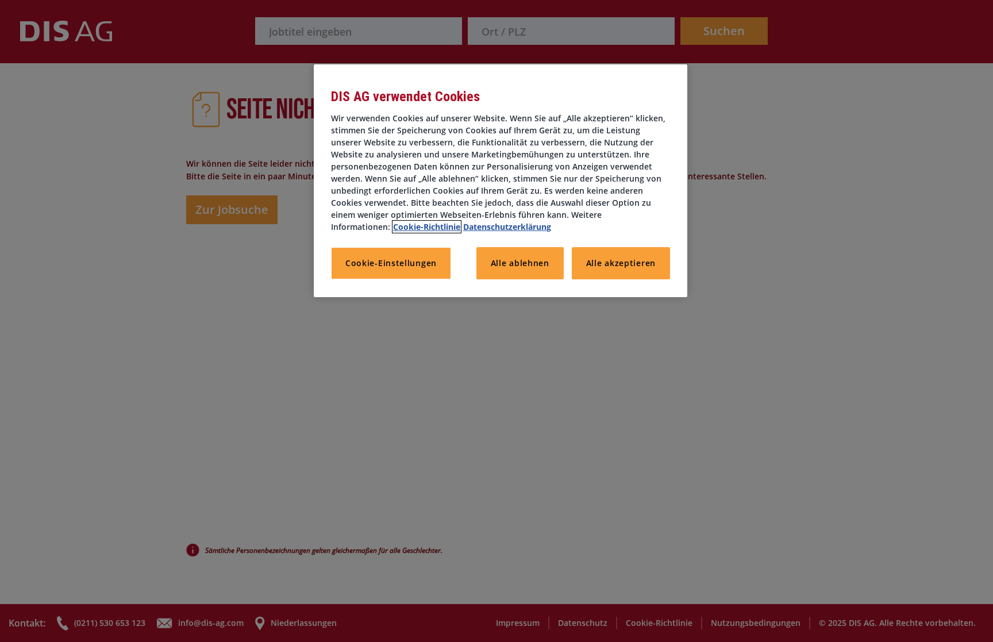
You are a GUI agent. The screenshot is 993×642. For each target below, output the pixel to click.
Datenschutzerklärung (507, 226)
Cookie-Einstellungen (391, 262)
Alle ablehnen (520, 262)
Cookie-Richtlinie (426, 226)
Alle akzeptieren (621, 262)
